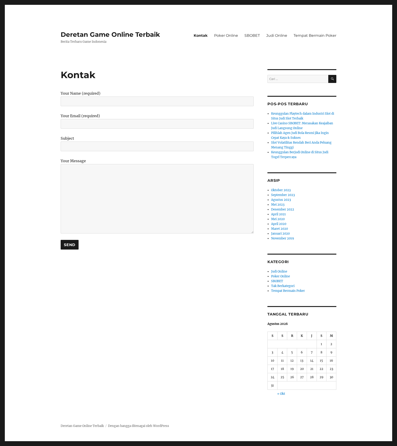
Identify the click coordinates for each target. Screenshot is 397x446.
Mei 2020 (278, 219)
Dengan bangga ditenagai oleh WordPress (138, 426)
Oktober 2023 (281, 190)
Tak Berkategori (283, 286)
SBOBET (252, 35)
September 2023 (283, 195)
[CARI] (332, 79)
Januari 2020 (280, 234)
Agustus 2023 (281, 200)
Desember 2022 (282, 209)
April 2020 (278, 224)
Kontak (201, 35)
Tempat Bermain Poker (315, 35)
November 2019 (282, 238)
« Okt (281, 394)
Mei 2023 (277, 205)
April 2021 (278, 214)
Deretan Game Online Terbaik (110, 34)
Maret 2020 (279, 229)
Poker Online (226, 35)
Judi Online (276, 35)
